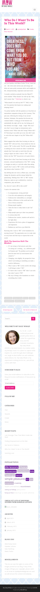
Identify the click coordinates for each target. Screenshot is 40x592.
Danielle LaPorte (10, 546)
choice (26, 298)
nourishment (25, 486)
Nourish (10, 31)
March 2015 (11, 522)
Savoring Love (9, 453)
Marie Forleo (9, 551)
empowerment (9, 301)
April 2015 (10, 518)
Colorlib (34, 588)
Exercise (19, 475)
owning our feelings (10, 490)
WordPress (23, 590)
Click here (19, 99)
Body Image (17, 493)
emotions (23, 470)
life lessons (11, 467)
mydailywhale (21, 29)
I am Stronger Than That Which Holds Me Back (18, 436)
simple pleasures (15, 479)
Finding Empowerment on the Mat (16, 441)
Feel (5, 31)
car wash (24, 493)
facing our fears (9, 493)
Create (31, 29)
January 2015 (11, 530)
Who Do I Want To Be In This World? (17, 449)
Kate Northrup (9, 549)
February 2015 (12, 526)
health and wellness (12, 486)
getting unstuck (19, 301)
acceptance (9, 483)
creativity (32, 298)
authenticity (8, 298)
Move (7, 422)
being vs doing (17, 298)
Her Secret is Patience (12, 445)
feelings (10, 475)
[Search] (33, 318)
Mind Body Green (10, 544)
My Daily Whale (7, 588)
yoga (31, 479)
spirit (27, 479)
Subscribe (10, 388)
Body (32, 471)
